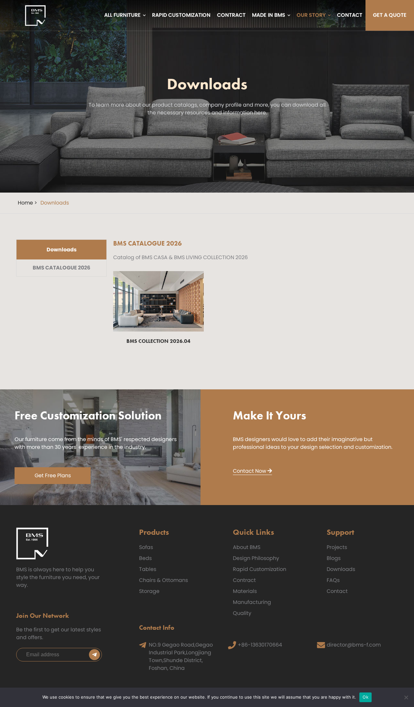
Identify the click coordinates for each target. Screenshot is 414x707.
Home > (27, 202)
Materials (245, 591)
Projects (337, 547)
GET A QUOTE (390, 15)
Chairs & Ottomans (163, 580)
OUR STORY (311, 15)
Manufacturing (252, 602)
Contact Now (250, 471)
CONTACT (349, 15)
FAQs (333, 580)
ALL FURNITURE (122, 15)
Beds (145, 558)
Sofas (146, 547)
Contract (244, 580)
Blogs (334, 558)
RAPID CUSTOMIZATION (181, 15)
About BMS (246, 547)
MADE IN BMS (268, 15)
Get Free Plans (53, 475)
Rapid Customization (259, 569)
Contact (337, 591)
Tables (147, 569)
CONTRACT (231, 15)
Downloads (341, 569)
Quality (242, 613)
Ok (365, 697)
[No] (406, 697)
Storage (149, 591)
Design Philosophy (256, 558)
